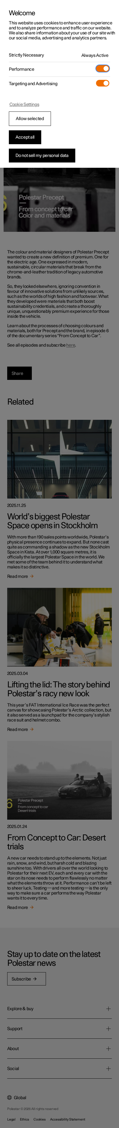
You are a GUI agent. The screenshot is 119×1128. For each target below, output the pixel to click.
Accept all (25, 137)
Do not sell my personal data (42, 155)
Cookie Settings (24, 104)
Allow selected (30, 118)
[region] (59, 84)
